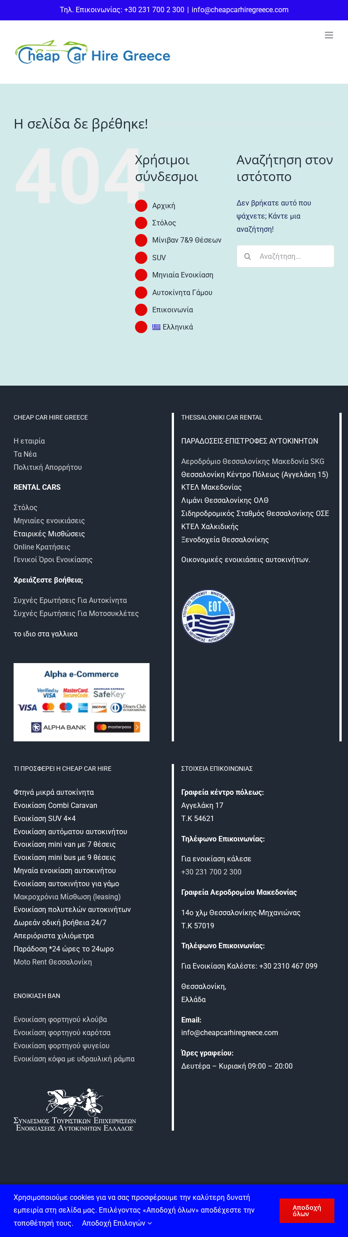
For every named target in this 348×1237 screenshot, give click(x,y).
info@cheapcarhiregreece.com (240, 9)
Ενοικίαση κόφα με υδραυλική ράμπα (74, 1059)
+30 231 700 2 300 (211, 872)
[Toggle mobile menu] (329, 35)
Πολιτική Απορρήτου (48, 467)
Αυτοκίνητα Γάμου (182, 292)
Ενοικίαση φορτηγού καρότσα (62, 1032)
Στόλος (164, 223)
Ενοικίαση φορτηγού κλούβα (60, 1019)
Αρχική (163, 205)
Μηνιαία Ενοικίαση (182, 275)
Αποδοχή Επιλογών (114, 1223)
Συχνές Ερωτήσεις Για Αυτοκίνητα (70, 600)
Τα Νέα (25, 454)
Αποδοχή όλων (307, 1210)
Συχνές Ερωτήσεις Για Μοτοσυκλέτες (76, 613)
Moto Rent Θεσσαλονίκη (53, 962)
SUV (159, 257)
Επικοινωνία (172, 310)
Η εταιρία (29, 441)
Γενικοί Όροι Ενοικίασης (53, 559)
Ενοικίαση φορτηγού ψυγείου (62, 1045)
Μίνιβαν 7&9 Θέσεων (187, 240)
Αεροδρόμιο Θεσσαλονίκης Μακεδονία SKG (252, 461)
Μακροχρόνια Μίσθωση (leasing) (67, 897)
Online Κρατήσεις (42, 547)
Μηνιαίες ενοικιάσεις (49, 520)
